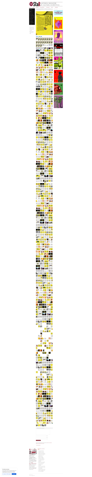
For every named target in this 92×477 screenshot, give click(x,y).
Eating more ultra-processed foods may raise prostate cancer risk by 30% (41, 463)
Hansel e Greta (31, 18)
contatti (33, 7)
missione (37, 7)
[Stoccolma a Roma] (46, 4)
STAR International (32, 15)
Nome (47, 435)
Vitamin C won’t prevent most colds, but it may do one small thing (41, 467)
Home (30, 7)
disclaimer (56, 7)
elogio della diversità (31, 9)
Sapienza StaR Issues (31, 11)
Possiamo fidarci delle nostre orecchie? (32, 29)
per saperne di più (32, 22)
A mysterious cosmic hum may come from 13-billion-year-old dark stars (41, 470)
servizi (52, 7)
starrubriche (31, 21)
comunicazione (42, 7)
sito (33, 468)
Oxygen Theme (33, 475)
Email (47, 437)
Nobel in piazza (31, 14)
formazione (48, 7)
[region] (9, 472)
